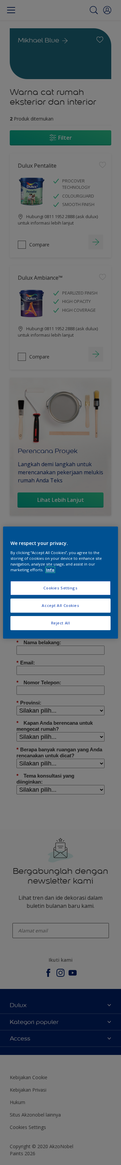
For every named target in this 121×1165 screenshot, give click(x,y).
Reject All (60, 622)
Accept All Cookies (60, 605)
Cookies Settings (60, 588)
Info (50, 569)
